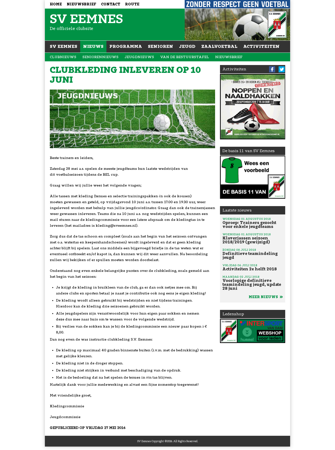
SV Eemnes (63, 46)
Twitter (282, 69)
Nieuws (93, 46)
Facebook (272, 69)
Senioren (160, 46)
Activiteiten (261, 46)
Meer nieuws (264, 297)
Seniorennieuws (100, 57)
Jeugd (187, 46)
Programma (125, 46)
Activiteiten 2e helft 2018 (249, 267)
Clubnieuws (63, 57)
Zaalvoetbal (219, 46)
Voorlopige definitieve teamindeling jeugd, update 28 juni (251, 283)
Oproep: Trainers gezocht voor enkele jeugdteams (249, 223)
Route (132, 4)
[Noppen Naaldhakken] (252, 106)
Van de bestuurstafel (184, 57)
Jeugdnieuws (139, 57)
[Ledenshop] (252, 331)
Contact (110, 4)
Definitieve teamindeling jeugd (250, 254)
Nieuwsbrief (81, 4)
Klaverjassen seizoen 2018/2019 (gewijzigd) (246, 238)
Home (56, 4)
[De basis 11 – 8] (252, 177)
